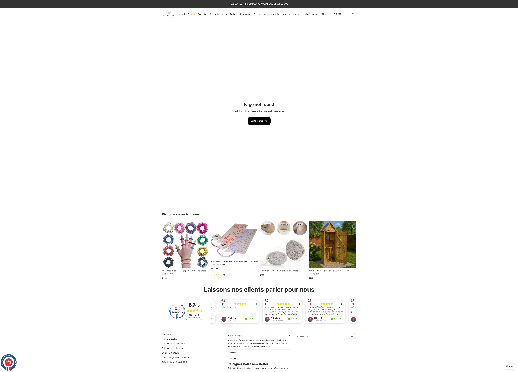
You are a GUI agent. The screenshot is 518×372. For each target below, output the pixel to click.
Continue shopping (259, 121)
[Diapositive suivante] (205, 244)
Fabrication (232, 358)
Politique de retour (235, 336)
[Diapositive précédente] (166, 244)
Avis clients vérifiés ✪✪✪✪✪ (174, 362)
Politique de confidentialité (173, 343)
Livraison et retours (170, 353)
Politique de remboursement (174, 348)
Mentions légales (169, 339)
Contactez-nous (169, 334)
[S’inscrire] (352, 336)
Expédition (232, 352)
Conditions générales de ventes (176, 357)
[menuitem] (324, 14)
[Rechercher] (347, 14)
